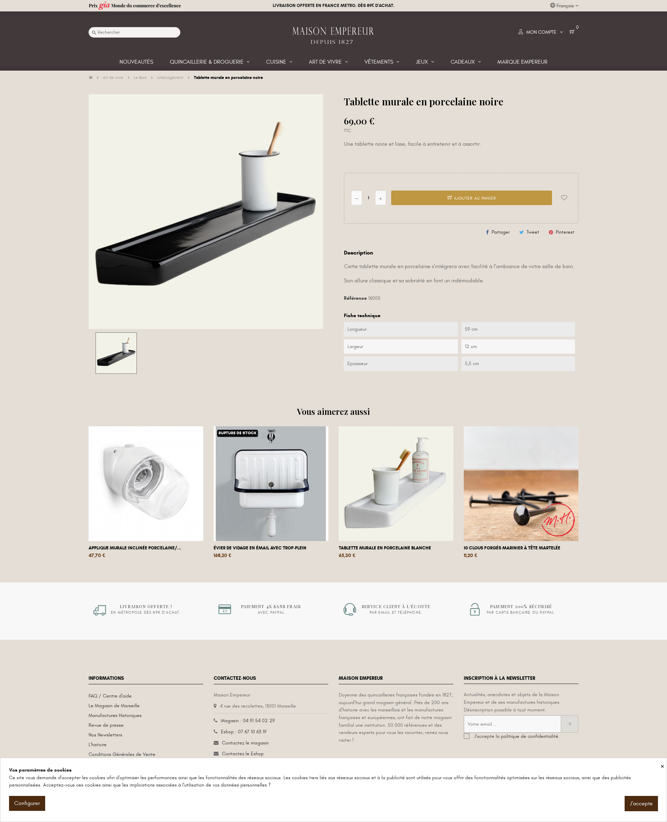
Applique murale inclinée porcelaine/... (135, 548)
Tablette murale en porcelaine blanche (385, 548)
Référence (355, 298)
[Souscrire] (569, 724)
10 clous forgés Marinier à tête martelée (512, 548)
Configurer (27, 803)
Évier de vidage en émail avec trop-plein (260, 548)
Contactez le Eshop (243, 754)
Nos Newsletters (105, 735)
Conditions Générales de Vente (122, 754)
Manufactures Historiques (115, 715)
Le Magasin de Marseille (114, 706)
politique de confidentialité (529, 736)
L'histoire (98, 745)
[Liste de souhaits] (564, 198)
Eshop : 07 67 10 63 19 (243, 732)
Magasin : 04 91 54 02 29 (248, 721)
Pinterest (565, 232)
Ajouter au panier (474, 198)
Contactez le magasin (245, 743)
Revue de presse (106, 725)
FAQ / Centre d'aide (110, 696)
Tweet (533, 232)
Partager (501, 232)
